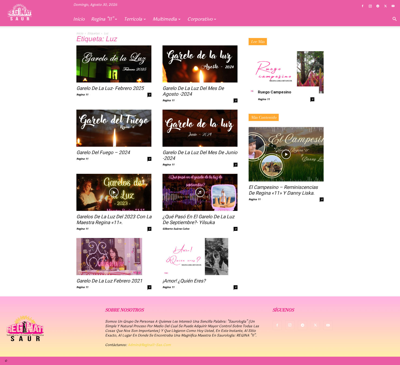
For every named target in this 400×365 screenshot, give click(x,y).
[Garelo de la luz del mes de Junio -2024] (200, 128)
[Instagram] (370, 6)
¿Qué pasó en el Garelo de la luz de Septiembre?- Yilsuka (198, 219)
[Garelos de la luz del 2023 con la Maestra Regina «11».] (113, 192)
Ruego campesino (274, 92)
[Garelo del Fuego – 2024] (113, 128)
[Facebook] (362, 6)
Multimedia (165, 19)
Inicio (78, 19)
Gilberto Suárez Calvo (175, 228)
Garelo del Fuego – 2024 (103, 152)
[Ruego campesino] (286, 72)
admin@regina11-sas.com (149, 345)
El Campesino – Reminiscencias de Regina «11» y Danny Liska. (283, 190)
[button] (394, 19)
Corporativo (199, 19)
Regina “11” (102, 19)
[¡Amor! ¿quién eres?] (200, 256)
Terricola (133, 19)
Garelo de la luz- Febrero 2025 (110, 88)
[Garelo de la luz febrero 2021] (113, 256)
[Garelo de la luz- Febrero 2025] (113, 64)
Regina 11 (82, 94)
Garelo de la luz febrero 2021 (109, 281)
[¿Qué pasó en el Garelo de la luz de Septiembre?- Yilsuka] (200, 192)
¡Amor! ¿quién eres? (184, 281)
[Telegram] (377, 6)
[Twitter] (385, 6)
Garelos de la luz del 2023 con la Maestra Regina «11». (113, 219)
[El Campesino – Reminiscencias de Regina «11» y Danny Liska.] (286, 154)
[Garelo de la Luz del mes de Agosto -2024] (200, 64)
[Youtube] (393, 6)
